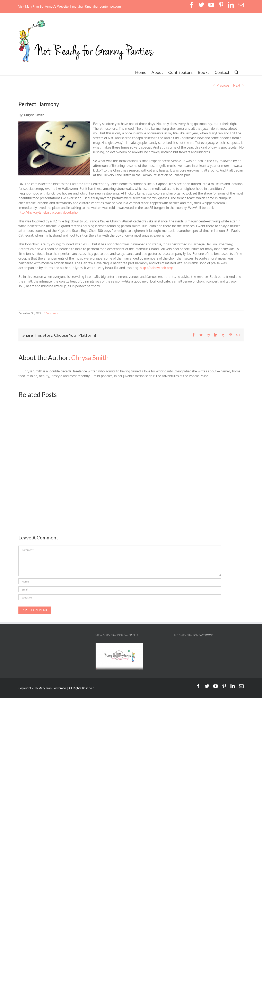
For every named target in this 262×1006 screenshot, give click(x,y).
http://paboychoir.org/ (156, 268)
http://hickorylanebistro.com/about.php (48, 212)
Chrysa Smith (90, 358)
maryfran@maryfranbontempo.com (96, 6)
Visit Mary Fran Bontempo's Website (43, 6)
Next (236, 85)
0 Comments (51, 313)
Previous (223, 85)
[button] (236, 72)
